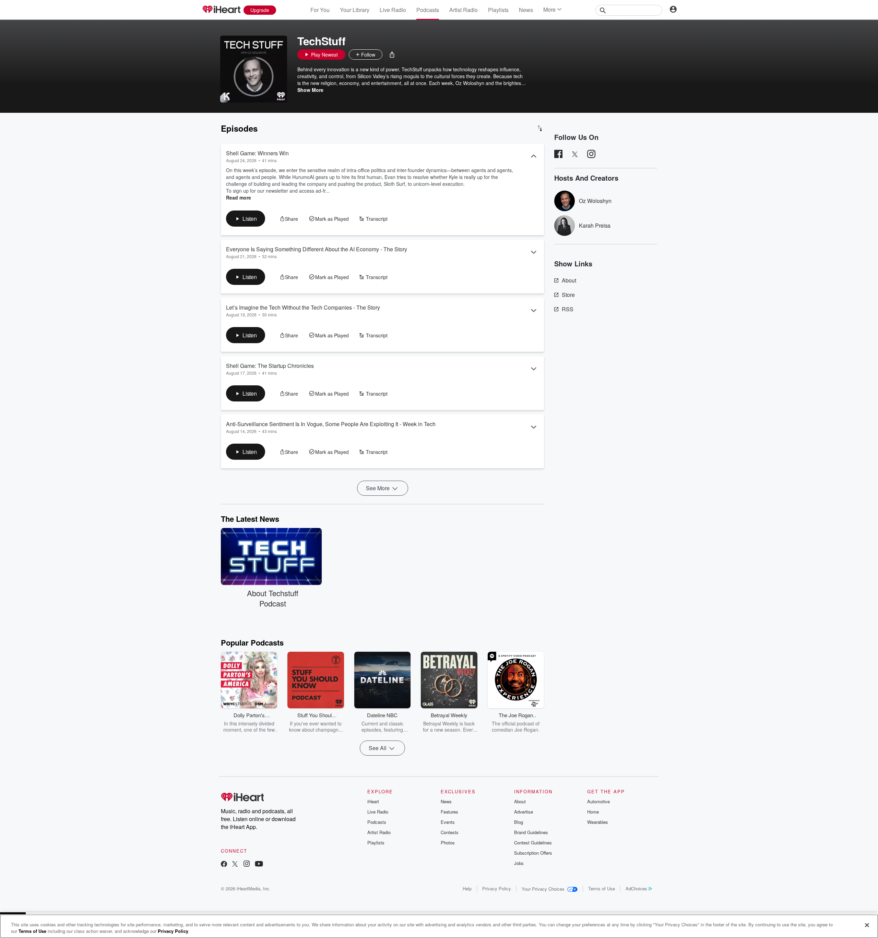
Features (449, 811)
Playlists (498, 10)
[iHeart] (221, 10)
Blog (518, 822)
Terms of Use (601, 888)
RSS (567, 309)
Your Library (354, 10)
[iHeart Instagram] (247, 864)
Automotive (598, 801)
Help (467, 888)
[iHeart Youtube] (259, 864)
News (526, 10)
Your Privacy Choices (543, 889)
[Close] (867, 925)
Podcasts (427, 10)
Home (593, 811)
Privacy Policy (496, 888)
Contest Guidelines (533, 842)
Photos (448, 842)
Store (568, 295)
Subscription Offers (533, 853)
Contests (450, 832)
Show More (310, 89)
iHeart (373, 801)
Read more (238, 197)
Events (448, 822)
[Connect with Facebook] (224, 864)
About (569, 280)
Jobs (519, 863)
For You (320, 10)
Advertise (523, 811)
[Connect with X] (235, 864)
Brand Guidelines (531, 832)
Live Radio (393, 10)
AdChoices (636, 888)
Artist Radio (463, 10)
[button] (392, 54)
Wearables (597, 822)
